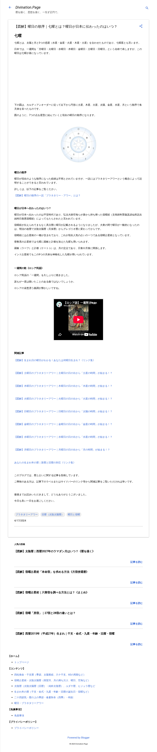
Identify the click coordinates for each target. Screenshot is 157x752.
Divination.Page (27, 7)
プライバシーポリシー (26, 728)
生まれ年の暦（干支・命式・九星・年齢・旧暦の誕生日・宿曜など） (52, 691)
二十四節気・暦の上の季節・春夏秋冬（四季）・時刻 (43, 697)
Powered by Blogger (78, 737)
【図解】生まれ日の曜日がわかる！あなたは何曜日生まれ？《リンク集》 (54, 360)
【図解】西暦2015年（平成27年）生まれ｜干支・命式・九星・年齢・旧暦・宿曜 (64, 633)
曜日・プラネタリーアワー (29, 703)
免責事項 (19, 715)
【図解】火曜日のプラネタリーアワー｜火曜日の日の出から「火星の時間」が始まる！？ (63, 398)
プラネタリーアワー (27, 514)
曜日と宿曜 (74, 514)
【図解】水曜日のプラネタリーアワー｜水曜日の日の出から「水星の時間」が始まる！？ (63, 436)
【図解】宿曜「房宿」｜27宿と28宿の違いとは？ (45, 613)
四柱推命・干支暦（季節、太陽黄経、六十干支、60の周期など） (50, 674)
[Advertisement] (78, 78)
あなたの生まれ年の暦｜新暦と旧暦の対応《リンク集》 (45, 462)
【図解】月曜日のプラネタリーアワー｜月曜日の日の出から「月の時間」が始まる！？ (62, 449)
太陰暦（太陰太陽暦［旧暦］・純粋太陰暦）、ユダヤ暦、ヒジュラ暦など (54, 686)
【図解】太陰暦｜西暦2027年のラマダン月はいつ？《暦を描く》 (54, 551)
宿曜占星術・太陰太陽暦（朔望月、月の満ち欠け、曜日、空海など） (52, 680)
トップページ (21, 662)
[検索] (147, 8)
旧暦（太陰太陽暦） (53, 514)
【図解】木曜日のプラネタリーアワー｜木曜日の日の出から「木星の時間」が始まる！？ (63, 385)
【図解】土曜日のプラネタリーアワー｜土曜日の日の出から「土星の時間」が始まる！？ (63, 373)
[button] (141, 26)
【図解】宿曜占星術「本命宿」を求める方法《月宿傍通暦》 (51, 571)
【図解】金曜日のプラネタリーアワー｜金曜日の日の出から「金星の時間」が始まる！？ (63, 424)
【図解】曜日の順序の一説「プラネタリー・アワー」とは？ (47, 195)
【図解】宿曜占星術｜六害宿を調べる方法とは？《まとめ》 (51, 592)
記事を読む (136, 561)
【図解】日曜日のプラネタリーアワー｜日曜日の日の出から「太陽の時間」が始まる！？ (63, 411)
